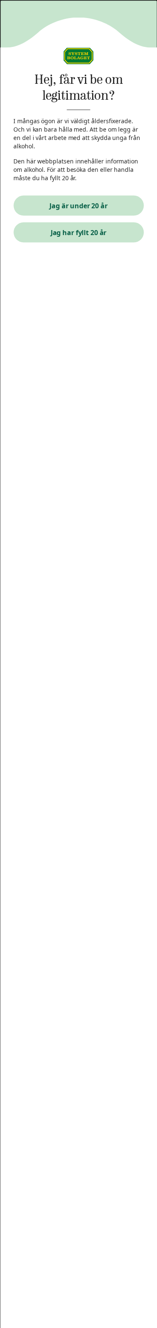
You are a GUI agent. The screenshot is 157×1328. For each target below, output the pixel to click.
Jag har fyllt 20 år (79, 232)
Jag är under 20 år (78, 205)
